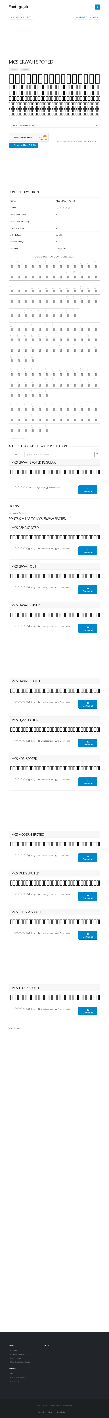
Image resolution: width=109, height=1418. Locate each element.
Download (88, 491)
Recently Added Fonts (19, 1354)
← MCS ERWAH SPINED (20, 17)
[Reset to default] (97, 454)
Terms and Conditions (90, 141)
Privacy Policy (61, 1412)
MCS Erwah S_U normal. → (87, 17)
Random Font (15, 1358)
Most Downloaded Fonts (20, 1362)
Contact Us (14, 1381)
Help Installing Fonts (18, 1377)
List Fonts (14, 1350)
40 (16, 454)
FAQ (12, 1373)
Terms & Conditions (45, 1412)
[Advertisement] (54, 40)
